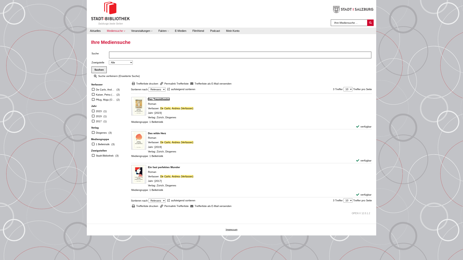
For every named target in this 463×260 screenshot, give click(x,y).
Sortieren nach (139, 89)
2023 (99, 111)
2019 (99, 116)
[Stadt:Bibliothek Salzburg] (110, 13)
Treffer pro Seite (362, 89)
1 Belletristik (103, 144)
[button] (116, 31)
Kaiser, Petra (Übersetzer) (105, 94)
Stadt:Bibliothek (105, 155)
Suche (95, 53)
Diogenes (101, 132)
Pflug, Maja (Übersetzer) (105, 99)
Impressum (231, 229)
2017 (99, 121)
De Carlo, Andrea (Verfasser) (105, 89)
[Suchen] (370, 23)
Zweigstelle (98, 62)
